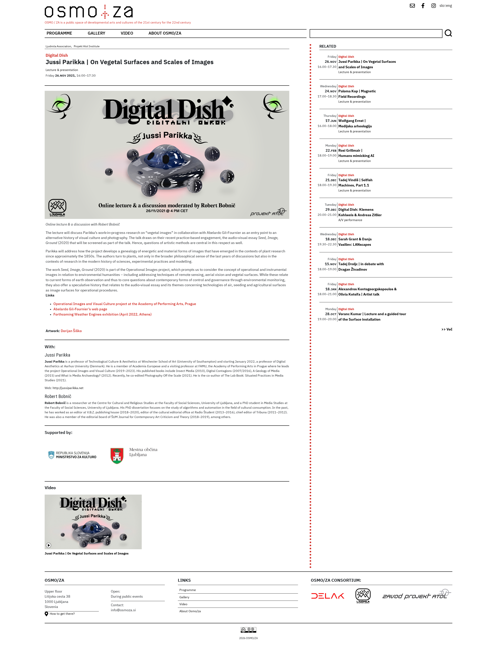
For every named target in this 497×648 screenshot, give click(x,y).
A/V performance (350, 220)
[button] (167, 156)
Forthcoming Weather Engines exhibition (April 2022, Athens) (102, 314)
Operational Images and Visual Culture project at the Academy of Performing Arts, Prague (124, 304)
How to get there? (62, 614)
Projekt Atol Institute (87, 46)
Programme (59, 33)
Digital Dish (57, 56)
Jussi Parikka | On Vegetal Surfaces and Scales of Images (87, 553)
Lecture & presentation (62, 70)
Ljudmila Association (58, 46)
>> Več (446, 329)
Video (127, 33)
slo (442, 6)
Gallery (96, 33)
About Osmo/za (165, 33)
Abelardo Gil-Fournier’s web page (80, 309)
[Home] (92, 11)
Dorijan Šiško (71, 331)
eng (449, 6)
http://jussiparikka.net (68, 388)
